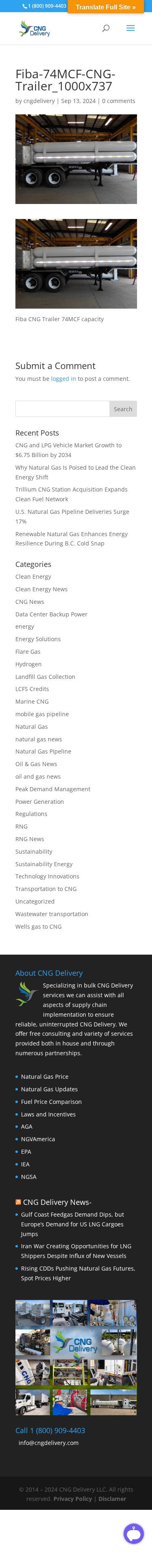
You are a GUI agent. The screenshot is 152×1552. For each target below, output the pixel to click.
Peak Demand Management (52, 789)
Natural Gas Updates (49, 1089)
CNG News (29, 601)
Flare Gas (28, 651)
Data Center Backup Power (51, 614)
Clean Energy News (41, 589)
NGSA (28, 1177)
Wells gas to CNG (38, 926)
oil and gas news (38, 776)
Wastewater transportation (51, 914)
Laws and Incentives (48, 1114)
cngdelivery (39, 101)
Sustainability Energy (44, 864)
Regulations (31, 814)
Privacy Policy (74, 1499)
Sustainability (33, 851)
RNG (21, 826)
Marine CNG (32, 701)
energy (24, 626)
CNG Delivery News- (57, 1202)
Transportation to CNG (46, 889)
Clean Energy (33, 576)
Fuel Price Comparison (51, 1102)
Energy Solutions (38, 639)
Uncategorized (35, 901)
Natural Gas (31, 726)
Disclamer (112, 1499)
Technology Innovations (47, 876)
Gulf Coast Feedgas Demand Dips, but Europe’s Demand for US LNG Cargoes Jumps (72, 1224)
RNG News (29, 839)
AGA (26, 1126)
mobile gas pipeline (42, 714)
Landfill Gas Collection (45, 676)
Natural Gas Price (45, 1076)
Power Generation (39, 801)
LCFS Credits (32, 689)
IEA (25, 1164)
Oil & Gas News (36, 764)
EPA (26, 1151)
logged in (63, 378)
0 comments (118, 101)
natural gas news (38, 739)
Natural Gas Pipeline (43, 751)
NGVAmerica (38, 1139)
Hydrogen (28, 664)
